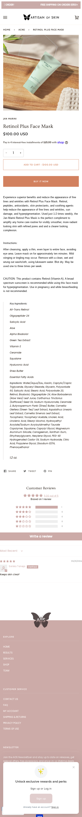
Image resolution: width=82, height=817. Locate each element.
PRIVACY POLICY (12, 723)
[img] (7, 561)
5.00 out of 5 (51, 495)
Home (6, 29)
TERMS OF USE (11, 728)
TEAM (6, 670)
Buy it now (41, 181)
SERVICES (8, 658)
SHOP (6, 664)
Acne (22, 29)
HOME (6, 646)
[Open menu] (9, 17)
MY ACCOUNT (11, 711)
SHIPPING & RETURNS (14, 717)
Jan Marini (10, 118)
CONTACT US (10, 699)
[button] (24, 507)
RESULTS (8, 652)
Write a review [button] (41, 536)
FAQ (5, 705)
